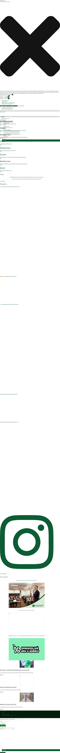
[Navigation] (0, 122)
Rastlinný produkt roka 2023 (8, 734)
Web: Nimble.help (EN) (24, 717)
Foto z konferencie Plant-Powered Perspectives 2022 (12, 133)
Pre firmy (3, 740)
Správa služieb (4, 101)
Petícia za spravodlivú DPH (5, 118)
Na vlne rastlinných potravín (8, 687)
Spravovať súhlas (2, 752)
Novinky (5, 135)
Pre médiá (3, 747)
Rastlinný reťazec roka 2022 (8, 704)
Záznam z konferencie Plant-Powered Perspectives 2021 (12, 134)
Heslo (1, 721)
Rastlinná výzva (4, 119)
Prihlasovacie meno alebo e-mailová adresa (7, 719)
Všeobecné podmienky (6, 714)
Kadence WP (17, 717)
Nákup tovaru (6, 136)
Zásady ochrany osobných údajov (7, 715)
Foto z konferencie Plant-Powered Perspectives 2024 (12, 742)
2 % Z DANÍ (4, 748)
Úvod (2, 117)
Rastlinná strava (4, 733)
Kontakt (3, 712)
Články (5, 125)
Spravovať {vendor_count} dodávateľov (8, 102)
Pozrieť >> (1, 674)
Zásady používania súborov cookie (7, 107)
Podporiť (4, 750)
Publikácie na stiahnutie (7, 129)
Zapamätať (3, 723)
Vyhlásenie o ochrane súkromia (7, 108)
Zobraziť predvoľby (21, 105)
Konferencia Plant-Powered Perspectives (7, 127)
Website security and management (36, 717)
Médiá (3, 713)
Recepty (5, 736)
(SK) (29, 717)
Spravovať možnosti (5, 100)
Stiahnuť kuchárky (6, 735)
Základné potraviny (7, 126)
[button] (30, 46)
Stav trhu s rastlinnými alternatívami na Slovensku (14, 670)
